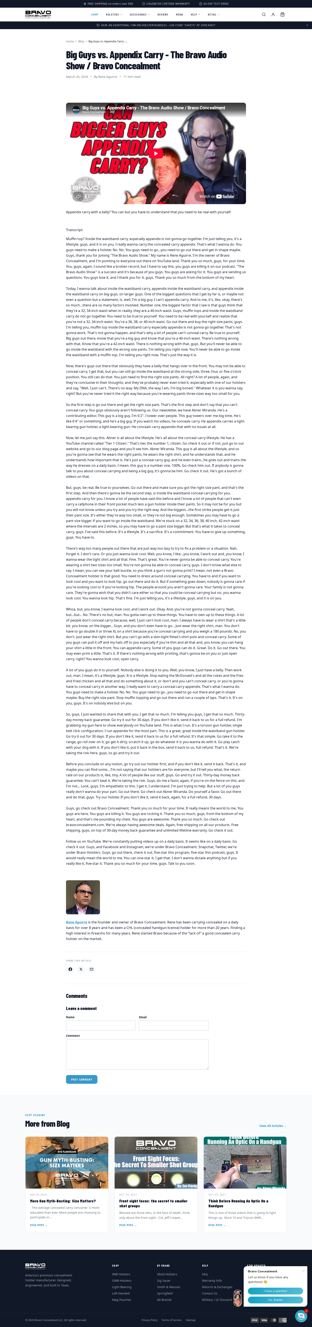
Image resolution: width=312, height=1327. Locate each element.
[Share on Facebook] (70, 969)
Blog (81, 41)
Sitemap (190, 1320)
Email (143, 1017)
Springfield (165, 1293)
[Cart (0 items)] (282, 14)
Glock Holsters (167, 1274)
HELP (194, 14)
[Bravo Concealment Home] (38, 14)
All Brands (164, 1300)
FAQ (205, 1274)
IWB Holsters (121, 1274)
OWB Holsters (122, 1281)
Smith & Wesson (168, 1287)
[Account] (273, 14)
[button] (301, 1316)
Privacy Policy (149, 1320)
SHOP (94, 14)
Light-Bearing (122, 1287)
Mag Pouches (121, 1300)
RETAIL (212, 14)
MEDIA (179, 14)
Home (70, 41)
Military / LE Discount (217, 1300)
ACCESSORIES (138, 14)
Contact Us (209, 1293)
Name (70, 1017)
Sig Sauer (164, 1281)
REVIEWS (162, 14)
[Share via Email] (91, 969)
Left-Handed (121, 1293)
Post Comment (81, 1079)
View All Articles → (273, 1126)
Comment (73, 1036)
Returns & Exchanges (217, 1287)
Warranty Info (212, 1281)
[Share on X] (81, 969)
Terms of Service (171, 1320)
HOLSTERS (112, 14)
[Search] (264, 14)
